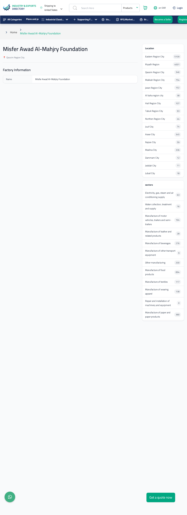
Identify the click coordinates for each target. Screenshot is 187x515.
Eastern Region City (154, 56)
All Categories (14, 19)
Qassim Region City (154, 72)
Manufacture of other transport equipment (160, 253)
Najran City (150, 142)
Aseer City (150, 134)
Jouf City (149, 127)
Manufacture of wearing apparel (157, 291)
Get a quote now (160, 497)
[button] (52, 8)
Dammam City (152, 158)
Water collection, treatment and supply (158, 206)
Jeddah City (150, 166)
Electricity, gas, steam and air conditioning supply (159, 195)
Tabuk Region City (154, 111)
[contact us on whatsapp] (10, 497)
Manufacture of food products (155, 272)
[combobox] (130, 8)
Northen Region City (155, 119)
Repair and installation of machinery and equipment (158, 303)
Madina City (151, 150)
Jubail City (150, 173)
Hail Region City (153, 103)
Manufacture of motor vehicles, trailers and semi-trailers (158, 220)
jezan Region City (153, 88)
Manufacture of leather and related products (158, 233)
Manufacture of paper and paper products (157, 314)
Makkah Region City (155, 80)
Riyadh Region (152, 64)
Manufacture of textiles (156, 282)
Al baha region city (154, 95)
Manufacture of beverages (158, 243)
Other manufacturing (155, 263)
